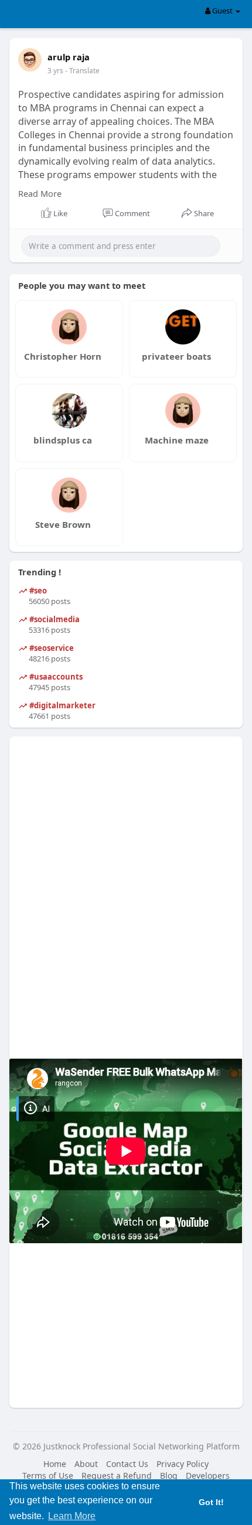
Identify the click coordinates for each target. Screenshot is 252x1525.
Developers (208, 1475)
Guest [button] (222, 10)
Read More (40, 193)
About (86, 1463)
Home (54, 1463)
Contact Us (127, 1463)
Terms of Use (47, 1475)
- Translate (82, 71)
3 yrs (55, 71)
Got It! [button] (211, 1502)
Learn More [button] (72, 1516)
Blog (169, 1475)
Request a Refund (116, 1475)
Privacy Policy (182, 1463)
